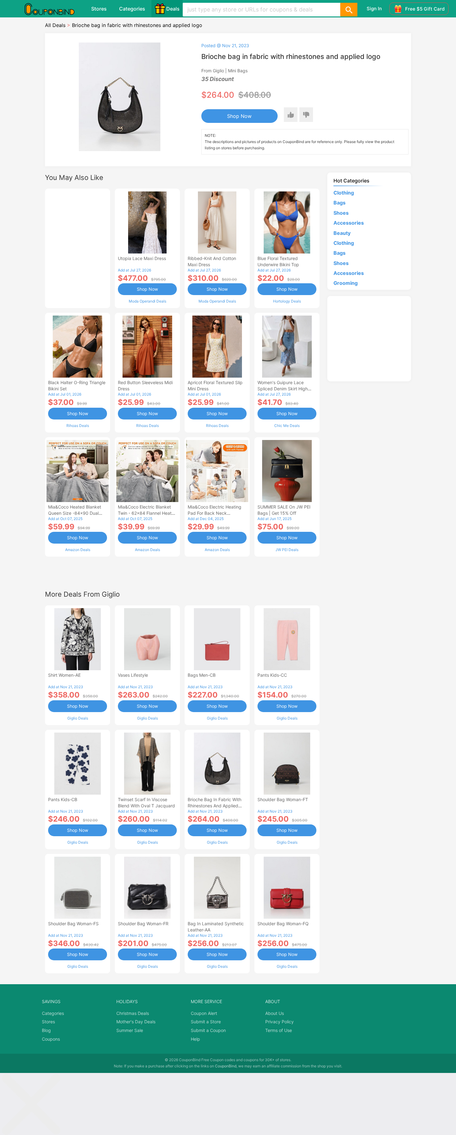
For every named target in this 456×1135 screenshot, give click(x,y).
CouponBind (225, 1066)
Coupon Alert (204, 1013)
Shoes (341, 213)
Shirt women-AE (64, 675)
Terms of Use (278, 1030)
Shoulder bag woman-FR (143, 923)
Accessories (348, 223)
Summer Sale (129, 1030)
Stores (99, 9)
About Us (274, 1013)
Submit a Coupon (208, 1030)
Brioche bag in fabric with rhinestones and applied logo (214, 805)
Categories (132, 9)
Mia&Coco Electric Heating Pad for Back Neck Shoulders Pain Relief (214, 513)
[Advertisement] (77, 247)
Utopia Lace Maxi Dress (142, 258)
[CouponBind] (54, 8)
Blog (46, 1030)
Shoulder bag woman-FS (73, 923)
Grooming (345, 283)
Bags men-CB (202, 675)
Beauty (342, 233)
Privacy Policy (279, 1021)
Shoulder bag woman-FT (282, 799)
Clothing (343, 193)
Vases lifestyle (133, 675)
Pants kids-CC (272, 675)
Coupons (51, 1039)
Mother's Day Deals (135, 1021)
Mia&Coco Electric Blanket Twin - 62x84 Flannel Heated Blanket (147, 513)
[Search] (348, 9)
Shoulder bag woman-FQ (283, 923)
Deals (173, 9)
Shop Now (239, 116)
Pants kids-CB (62, 799)
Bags (339, 203)
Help (195, 1039)
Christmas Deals (132, 1013)
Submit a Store (206, 1021)
